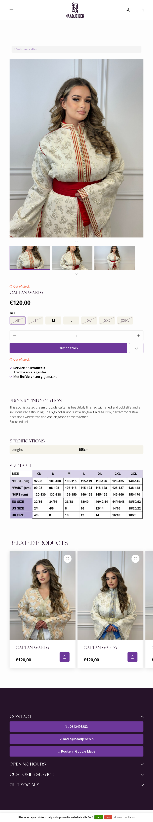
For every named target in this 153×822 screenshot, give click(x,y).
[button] (76, 242)
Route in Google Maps (78, 751)
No (108, 817)
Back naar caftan (26, 49)
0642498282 (79, 726)
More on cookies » (124, 817)
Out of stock (68, 348)
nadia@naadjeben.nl (78, 739)
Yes (99, 817)
